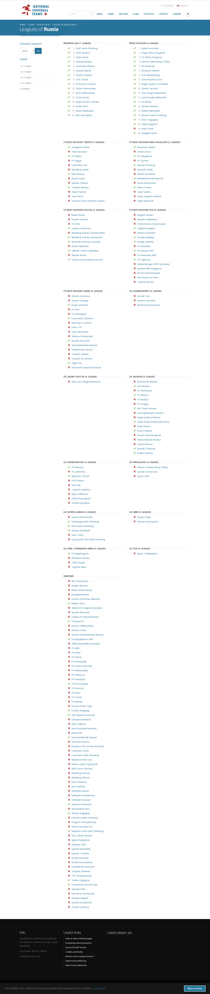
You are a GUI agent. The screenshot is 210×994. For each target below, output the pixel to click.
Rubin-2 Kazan (144, 187)
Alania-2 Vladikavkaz (147, 553)
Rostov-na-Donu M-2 (82, 826)
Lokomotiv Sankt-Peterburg (85, 755)
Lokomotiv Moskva (85, 66)
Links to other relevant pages (78, 938)
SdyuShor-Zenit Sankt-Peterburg (87, 831)
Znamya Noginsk (79, 898)
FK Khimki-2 (143, 395)
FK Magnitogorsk (80, 553)
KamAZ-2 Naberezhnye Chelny (152, 467)
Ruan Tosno (77, 534)
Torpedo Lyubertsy (80, 489)
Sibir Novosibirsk (84, 115)
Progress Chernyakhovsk (83, 822)
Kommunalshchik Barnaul (84, 737)
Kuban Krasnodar (150, 48)
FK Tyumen (143, 160)
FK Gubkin (76, 156)
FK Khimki (146, 101)
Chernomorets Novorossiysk (151, 223)
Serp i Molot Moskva (81, 835)
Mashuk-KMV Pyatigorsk (149, 268)
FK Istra (75, 309)
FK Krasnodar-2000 (146, 255)
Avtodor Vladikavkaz (147, 219)
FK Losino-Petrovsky (81, 665)
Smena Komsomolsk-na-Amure (87, 259)
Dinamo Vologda (79, 300)
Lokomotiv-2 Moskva (82, 318)
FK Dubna (76, 657)
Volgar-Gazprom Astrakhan (154, 83)
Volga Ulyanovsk (145, 200)
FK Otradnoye (78, 679)
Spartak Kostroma (80, 340)
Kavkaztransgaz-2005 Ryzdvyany (153, 264)
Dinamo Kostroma (80, 296)
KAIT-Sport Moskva (147, 408)
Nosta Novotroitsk (146, 182)
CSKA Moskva (83, 52)
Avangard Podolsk (80, 147)
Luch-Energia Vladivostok (153, 97)
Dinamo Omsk (78, 630)
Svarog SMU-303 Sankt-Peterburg (88, 539)
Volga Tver (76, 363)
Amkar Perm (82, 106)
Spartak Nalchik (83, 70)
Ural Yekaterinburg (150, 75)
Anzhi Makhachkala (85, 92)
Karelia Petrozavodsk (82, 517)
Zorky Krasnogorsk (80, 498)
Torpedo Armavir (145, 281)
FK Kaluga (76, 160)
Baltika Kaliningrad (150, 110)
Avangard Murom (80, 594)
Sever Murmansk (79, 331)
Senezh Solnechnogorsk (149, 435)
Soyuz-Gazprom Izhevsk (149, 196)
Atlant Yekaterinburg (81, 590)
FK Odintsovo (78, 674)
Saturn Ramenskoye (86, 88)
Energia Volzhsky (145, 241)
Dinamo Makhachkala (82, 625)
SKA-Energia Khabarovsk (153, 92)
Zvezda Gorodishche (81, 902)
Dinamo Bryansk (149, 106)
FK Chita (75, 223)
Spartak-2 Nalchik (80, 853)
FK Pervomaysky (79, 683)
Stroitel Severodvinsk (81, 862)
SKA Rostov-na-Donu (147, 277)
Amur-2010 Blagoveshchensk (86, 381)
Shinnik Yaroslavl (149, 88)
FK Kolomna (77, 467)
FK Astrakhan (143, 246)
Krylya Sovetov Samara (87, 101)
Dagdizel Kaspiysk (146, 228)
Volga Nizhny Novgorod (153, 52)
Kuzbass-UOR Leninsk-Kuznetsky (87, 746)
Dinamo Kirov (144, 151)
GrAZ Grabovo (78, 723)
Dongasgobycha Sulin (82, 639)
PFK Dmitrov (77, 480)
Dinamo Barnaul (79, 219)
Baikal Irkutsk (78, 214)
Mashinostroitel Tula (81, 759)
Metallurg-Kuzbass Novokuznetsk (88, 232)
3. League (26, 77)
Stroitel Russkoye (80, 857)
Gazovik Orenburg (146, 165)
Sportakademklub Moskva (84, 345)
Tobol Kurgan (78, 562)
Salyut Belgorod (149, 124)
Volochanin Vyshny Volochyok (86, 367)
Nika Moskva (77, 174)
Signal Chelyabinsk (80, 840)
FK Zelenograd (78, 313)
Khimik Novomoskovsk (148, 305)
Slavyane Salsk (78, 844)
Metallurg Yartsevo (80, 773)
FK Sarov (75, 692)
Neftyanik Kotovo (80, 790)
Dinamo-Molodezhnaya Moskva (87, 634)
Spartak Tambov (79, 182)
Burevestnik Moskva (147, 381)
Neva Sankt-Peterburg (82, 526)
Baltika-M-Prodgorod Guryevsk (86, 607)
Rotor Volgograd (149, 119)
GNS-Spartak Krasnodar (83, 715)
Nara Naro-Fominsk (81, 322)
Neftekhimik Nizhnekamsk (150, 178)
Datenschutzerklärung (75, 961)
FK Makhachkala (79, 670)
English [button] (183, 5)
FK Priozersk (77, 688)
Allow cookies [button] (194, 988)
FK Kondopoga (78, 661)
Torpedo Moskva (80, 187)
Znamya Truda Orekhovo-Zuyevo (88, 200)
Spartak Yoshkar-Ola (147, 471)
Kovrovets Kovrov (80, 741)
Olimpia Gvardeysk (80, 530)
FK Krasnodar (148, 66)
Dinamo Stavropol (146, 232)
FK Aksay (76, 652)
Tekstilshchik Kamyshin (82, 866)
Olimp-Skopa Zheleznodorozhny (153, 421)
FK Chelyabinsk (144, 156)
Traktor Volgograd (80, 880)
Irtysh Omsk (147, 128)
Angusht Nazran (145, 214)
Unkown (26, 88)
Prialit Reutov (143, 426)
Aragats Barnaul (79, 585)
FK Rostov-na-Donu (86, 83)
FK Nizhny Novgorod (151, 57)
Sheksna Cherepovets (82, 336)
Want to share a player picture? (79, 956)
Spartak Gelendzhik (80, 848)
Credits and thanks (74, 952)
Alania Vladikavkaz (85, 110)
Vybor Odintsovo (79, 494)
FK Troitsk (76, 697)
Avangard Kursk (149, 133)
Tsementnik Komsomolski (84, 884)
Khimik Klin (76, 732)
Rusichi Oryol (77, 178)
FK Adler (75, 648)
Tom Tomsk (82, 79)
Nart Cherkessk (79, 782)
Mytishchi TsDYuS (80, 476)
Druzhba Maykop (145, 237)
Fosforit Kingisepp (80, 710)
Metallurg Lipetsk (80, 169)
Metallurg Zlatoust (80, 777)
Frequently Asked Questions (78, 943)
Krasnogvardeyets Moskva (150, 412)
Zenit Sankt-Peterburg (87, 48)
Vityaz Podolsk (78, 191)
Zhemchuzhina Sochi (151, 79)
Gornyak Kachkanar (81, 719)
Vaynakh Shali (78, 889)
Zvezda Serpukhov (80, 502)
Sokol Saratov (144, 191)
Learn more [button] (99, 988)
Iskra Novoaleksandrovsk (84, 728)
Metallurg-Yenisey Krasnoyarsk (86, 237)
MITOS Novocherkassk (148, 273)
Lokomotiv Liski (79, 165)
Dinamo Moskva (84, 75)
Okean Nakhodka (80, 246)
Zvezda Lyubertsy (80, 906)
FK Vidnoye (77, 701)
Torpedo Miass (79, 566)
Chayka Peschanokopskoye (85, 616)
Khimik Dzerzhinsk (146, 174)
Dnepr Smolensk (79, 305)
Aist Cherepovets (79, 581)
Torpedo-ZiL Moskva (81, 358)
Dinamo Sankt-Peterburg (153, 115)
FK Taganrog (143, 259)
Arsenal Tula (143, 296)
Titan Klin (76, 485)
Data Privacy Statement (75, 965)
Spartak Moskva (84, 61)
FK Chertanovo (144, 390)
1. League (26, 66)
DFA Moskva (143, 386)
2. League (26, 71)
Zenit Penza (77, 196)
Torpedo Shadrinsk (80, 871)
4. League (26, 83)
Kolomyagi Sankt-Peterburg (85, 521)
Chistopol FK (77, 621)
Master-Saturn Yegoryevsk (84, 764)
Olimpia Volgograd (80, 813)
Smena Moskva (145, 444)
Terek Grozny (82, 97)
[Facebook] (188, 14)
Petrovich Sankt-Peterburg (84, 817)
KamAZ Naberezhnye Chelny (155, 61)
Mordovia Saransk (150, 70)
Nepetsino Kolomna (81, 804)
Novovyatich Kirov (80, 808)
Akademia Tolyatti (146, 147)
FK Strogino (143, 403)
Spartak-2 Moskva (146, 448)
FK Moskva (142, 399)
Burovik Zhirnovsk (80, 612)
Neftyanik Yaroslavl (81, 799)
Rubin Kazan (82, 57)
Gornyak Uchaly (145, 169)
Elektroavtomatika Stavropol (85, 643)
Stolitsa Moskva (145, 453)
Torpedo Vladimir (80, 354)
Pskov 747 (76, 327)
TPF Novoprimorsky (81, 875)
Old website (168, 5)
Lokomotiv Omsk (80, 750)
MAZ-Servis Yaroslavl (81, 768)
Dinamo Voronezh (146, 300)
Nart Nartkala (78, 786)
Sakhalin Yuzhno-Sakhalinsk (85, 250)
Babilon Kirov (78, 603)
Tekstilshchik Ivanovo (82, 349)
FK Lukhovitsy (78, 471)
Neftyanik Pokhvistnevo (83, 795)
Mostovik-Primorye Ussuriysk (86, 241)
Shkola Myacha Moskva (149, 439)
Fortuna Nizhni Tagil (81, 706)
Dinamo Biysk (144, 517)
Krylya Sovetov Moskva (148, 417)
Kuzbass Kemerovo (81, 228)
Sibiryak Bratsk (78, 255)
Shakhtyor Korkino (80, 558)
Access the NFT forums (75, 947)
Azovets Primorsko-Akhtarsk (85, 599)
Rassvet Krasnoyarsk (147, 521)
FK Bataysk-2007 (145, 250)
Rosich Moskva (144, 430)
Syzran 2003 (143, 476)
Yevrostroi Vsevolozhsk (83, 893)
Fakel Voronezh (79, 151)
